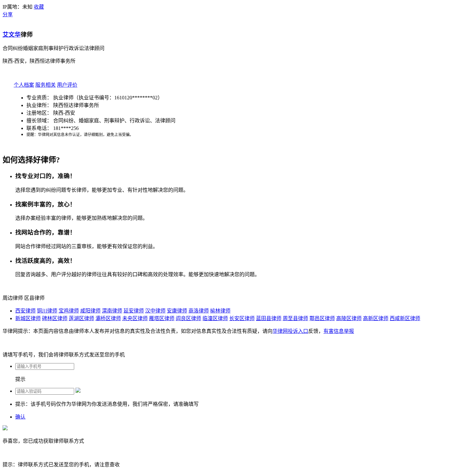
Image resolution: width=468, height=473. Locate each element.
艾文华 (12, 34)
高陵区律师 (349, 318)
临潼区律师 (215, 318)
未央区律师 (135, 318)
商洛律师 (198, 310)
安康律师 (177, 310)
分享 (8, 14)
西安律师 (25, 310)
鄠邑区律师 (322, 318)
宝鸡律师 (69, 310)
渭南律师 (112, 310)
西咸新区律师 (405, 318)
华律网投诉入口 (290, 331)
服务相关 (45, 85)
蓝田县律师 (268, 318)
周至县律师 (295, 318)
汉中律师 (155, 310)
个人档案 (24, 85)
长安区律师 (242, 318)
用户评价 (67, 85)
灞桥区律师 (108, 318)
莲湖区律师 (81, 318)
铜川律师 (47, 310)
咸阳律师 (90, 310)
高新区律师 (375, 318)
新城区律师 (28, 318)
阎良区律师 (188, 318)
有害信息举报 (338, 331)
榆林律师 (220, 310)
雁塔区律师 (161, 318)
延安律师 (134, 310)
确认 (20, 416)
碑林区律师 (54, 318)
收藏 (39, 7)
